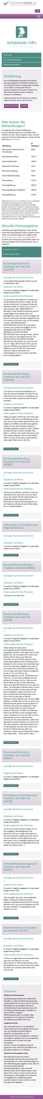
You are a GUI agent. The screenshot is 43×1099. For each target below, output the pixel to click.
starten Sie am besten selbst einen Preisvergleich (19, 237)
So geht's (24, 106)
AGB (31, 1097)
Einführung (7, 55)
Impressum (13, 1097)
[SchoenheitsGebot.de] (21, 3)
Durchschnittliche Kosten (12, 60)
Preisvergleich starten (11, 364)
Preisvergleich (15, 139)
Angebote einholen (11, 106)
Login (37, 11)
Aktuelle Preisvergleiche (11, 65)
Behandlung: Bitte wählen (11, 254)
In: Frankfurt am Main (10, 249)
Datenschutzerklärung (23, 1097)
